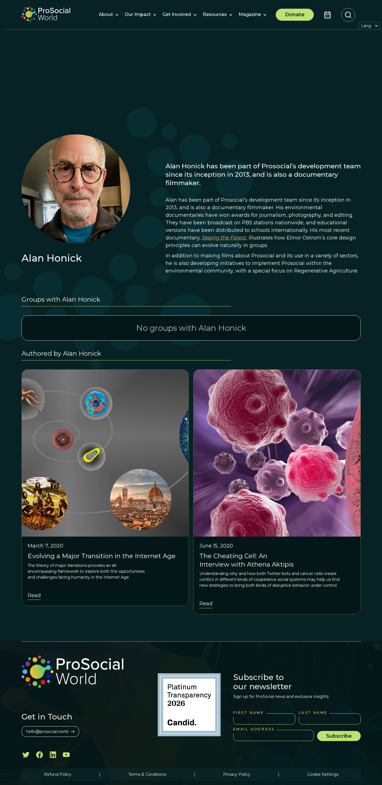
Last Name (313, 713)
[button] (106, 15)
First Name (248, 713)
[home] (46, 14)
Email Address (254, 729)
